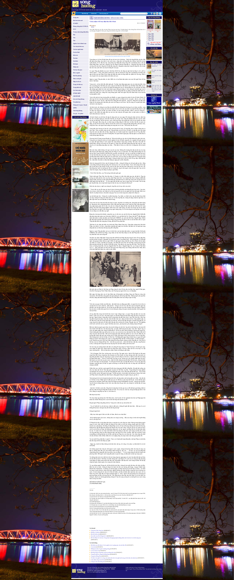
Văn (74, 37)
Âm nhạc (75, 58)
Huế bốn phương (77, 75)
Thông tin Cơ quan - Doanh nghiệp (80, 106)
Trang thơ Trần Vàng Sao (97, 530)
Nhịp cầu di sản (77, 81)
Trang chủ (75, 17)
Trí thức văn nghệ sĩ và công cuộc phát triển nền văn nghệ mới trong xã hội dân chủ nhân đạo (114, 558)
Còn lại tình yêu (95, 550)
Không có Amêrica (95, 532)
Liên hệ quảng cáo (104, 13)
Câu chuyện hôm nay (78, 46)
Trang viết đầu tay (78, 84)
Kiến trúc (75, 55)
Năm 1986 (151, 40)
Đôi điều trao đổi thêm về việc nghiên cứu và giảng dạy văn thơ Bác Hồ (108, 545)
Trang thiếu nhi (77, 87)
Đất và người (76, 72)
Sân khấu (75, 61)
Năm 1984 (151, 36)
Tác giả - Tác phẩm (78, 113)
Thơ (74, 40)
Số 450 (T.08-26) (150, 30)
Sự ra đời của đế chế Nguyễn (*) (99, 536)
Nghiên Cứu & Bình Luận (79, 43)
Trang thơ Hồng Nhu (96, 556)
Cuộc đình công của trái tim (98, 559)
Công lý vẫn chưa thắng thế (98, 561)
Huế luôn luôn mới (78, 20)
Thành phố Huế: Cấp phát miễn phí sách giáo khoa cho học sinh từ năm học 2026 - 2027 (156, 88)
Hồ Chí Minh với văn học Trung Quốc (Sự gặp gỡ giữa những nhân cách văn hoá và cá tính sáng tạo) (116, 537)
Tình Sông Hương (77, 110)
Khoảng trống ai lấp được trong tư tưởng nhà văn (103, 552)
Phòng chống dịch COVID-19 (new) (80, 28)
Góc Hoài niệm (77, 90)
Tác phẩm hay (77, 102)
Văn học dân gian (77, 69)
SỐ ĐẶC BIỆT (77, 93)
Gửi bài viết (93, 13)
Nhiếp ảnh (75, 67)
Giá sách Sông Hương (78, 99)
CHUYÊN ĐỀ (76, 96)
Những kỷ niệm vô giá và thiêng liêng (100, 548)
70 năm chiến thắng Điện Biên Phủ (80, 33)
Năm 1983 (151, 34)
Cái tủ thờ (93, 547)
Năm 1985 (151, 38)
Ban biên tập (85, 13)
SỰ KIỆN (75, 23)
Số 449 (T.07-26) (158, 30)
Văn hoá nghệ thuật (78, 49)
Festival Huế (76, 52)
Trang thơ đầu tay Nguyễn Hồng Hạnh (100, 554)
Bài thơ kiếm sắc (95, 534)
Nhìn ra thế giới (77, 78)
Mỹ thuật (75, 64)
